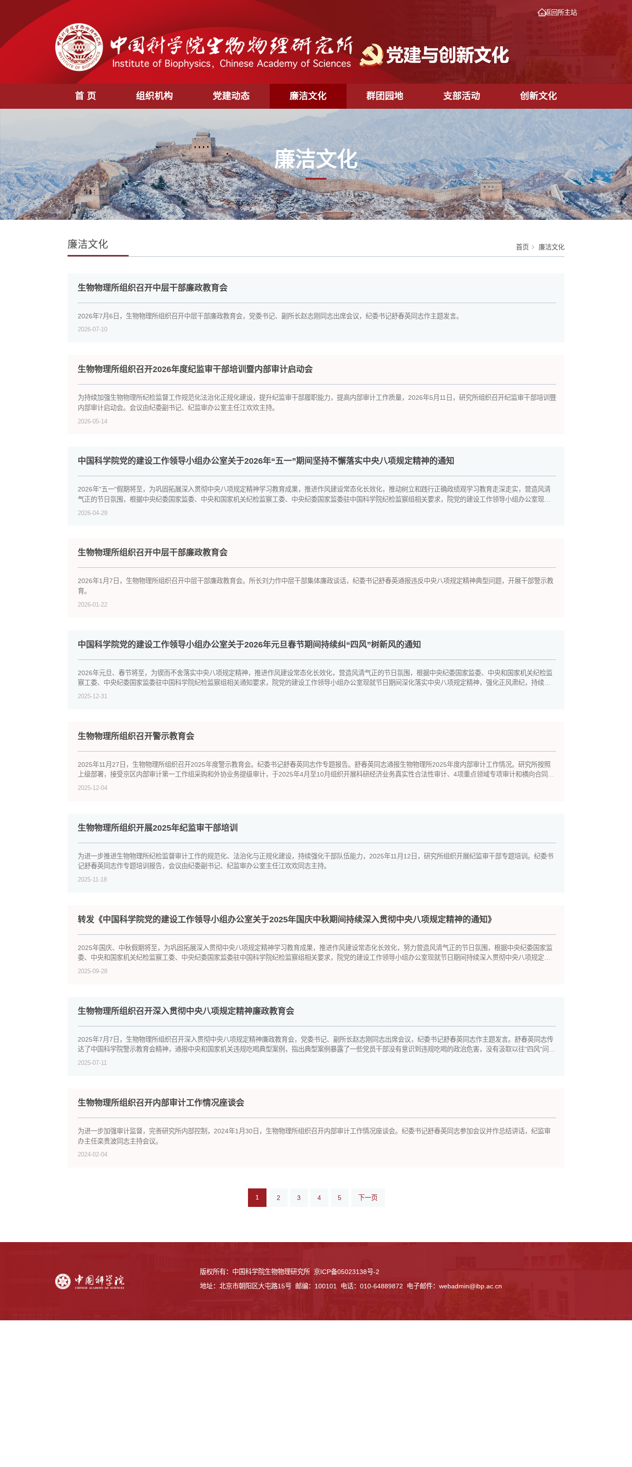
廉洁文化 (308, 96)
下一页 (368, 1197)
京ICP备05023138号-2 (346, 1271)
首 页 (85, 96)
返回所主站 (561, 12)
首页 (522, 247)
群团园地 (384, 96)
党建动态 (231, 96)
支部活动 (461, 96)
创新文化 (538, 96)
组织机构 (154, 96)
